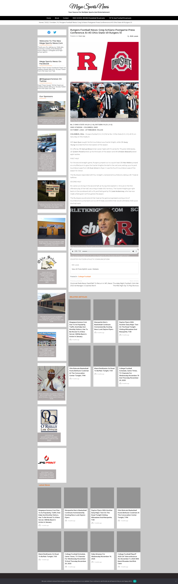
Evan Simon (94, 168)
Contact (66, 18)
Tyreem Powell (78, 152)
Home (49, 18)
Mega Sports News (89, 6)
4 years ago (81, 36)
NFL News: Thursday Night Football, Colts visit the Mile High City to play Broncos (122, 283)
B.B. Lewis (134, 36)
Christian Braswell (124, 152)
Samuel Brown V (88, 149)
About (57, 18)
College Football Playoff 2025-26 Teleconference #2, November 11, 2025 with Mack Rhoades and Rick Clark (128, 558)
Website (96, 269)
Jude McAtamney (117, 191)
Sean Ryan (77, 142)
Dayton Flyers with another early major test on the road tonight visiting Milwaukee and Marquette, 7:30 (128, 327)
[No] (176, 581)
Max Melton (127, 163)
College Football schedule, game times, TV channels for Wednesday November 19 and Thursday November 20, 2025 (75, 558)
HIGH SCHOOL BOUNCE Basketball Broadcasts (89, 18)
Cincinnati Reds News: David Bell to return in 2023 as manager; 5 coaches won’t (87, 283)
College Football (84, 276)
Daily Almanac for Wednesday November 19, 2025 (101, 556)
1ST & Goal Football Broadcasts (120, 18)
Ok (135, 581)
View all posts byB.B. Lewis (81, 269)
